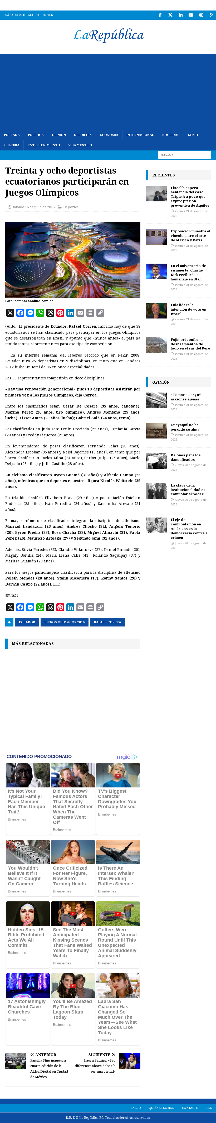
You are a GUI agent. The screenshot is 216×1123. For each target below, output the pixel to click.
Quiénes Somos (161, 1108)
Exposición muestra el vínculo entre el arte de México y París (190, 235)
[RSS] (211, 15)
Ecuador (27, 622)
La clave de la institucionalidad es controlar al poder (188, 490)
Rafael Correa (107, 622)
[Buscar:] (184, 155)
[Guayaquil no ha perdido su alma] (156, 430)
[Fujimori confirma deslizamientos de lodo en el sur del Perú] (156, 345)
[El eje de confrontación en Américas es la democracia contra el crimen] (156, 525)
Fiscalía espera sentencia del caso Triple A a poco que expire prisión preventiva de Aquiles (190, 196)
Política (36, 135)
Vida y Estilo (80, 145)
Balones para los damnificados (186, 457)
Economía (109, 135)
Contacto (190, 1108)
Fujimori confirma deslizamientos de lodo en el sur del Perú (190, 344)
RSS (209, 1108)
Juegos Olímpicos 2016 (65, 622)
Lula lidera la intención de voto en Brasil (188, 309)
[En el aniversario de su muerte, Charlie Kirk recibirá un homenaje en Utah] (156, 271)
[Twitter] (170, 15)
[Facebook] (160, 15)
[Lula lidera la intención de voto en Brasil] (156, 310)
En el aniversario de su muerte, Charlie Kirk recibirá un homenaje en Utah (188, 272)
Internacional (140, 135)
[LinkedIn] (180, 15)
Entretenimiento (44, 145)
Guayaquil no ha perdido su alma (185, 427)
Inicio (136, 1108)
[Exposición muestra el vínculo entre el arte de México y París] (156, 237)
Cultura (11, 145)
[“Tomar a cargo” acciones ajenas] (156, 400)
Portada (12, 135)
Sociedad (171, 135)
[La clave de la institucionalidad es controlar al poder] (156, 491)
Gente (193, 135)
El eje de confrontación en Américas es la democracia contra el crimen (190, 528)
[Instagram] (201, 15)
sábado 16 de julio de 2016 (34, 207)
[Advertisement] (108, 90)
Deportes (83, 135)
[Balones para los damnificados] (156, 461)
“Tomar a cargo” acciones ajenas (186, 396)
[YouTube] (190, 15)
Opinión (59, 135)
